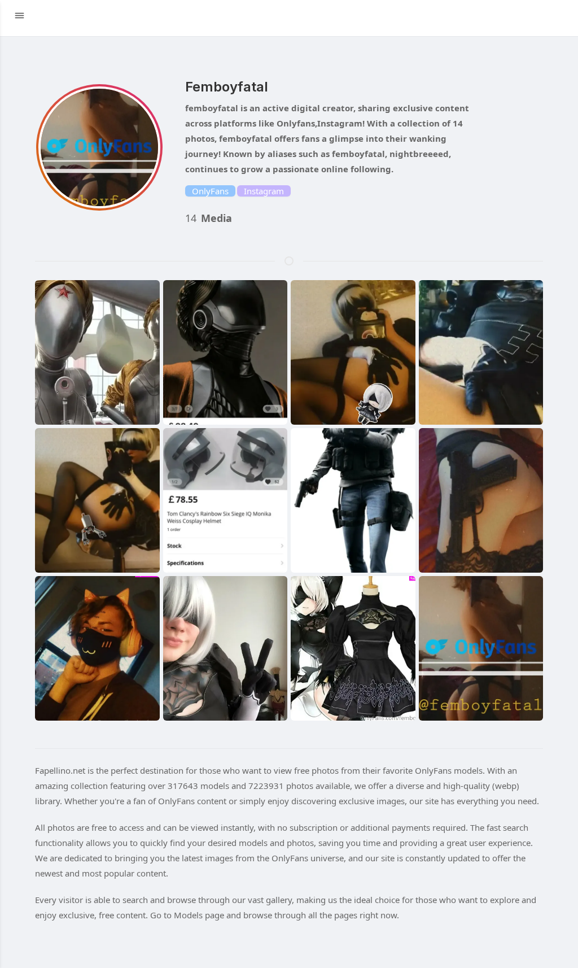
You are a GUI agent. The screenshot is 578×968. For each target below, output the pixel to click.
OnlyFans (210, 191)
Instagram (264, 191)
